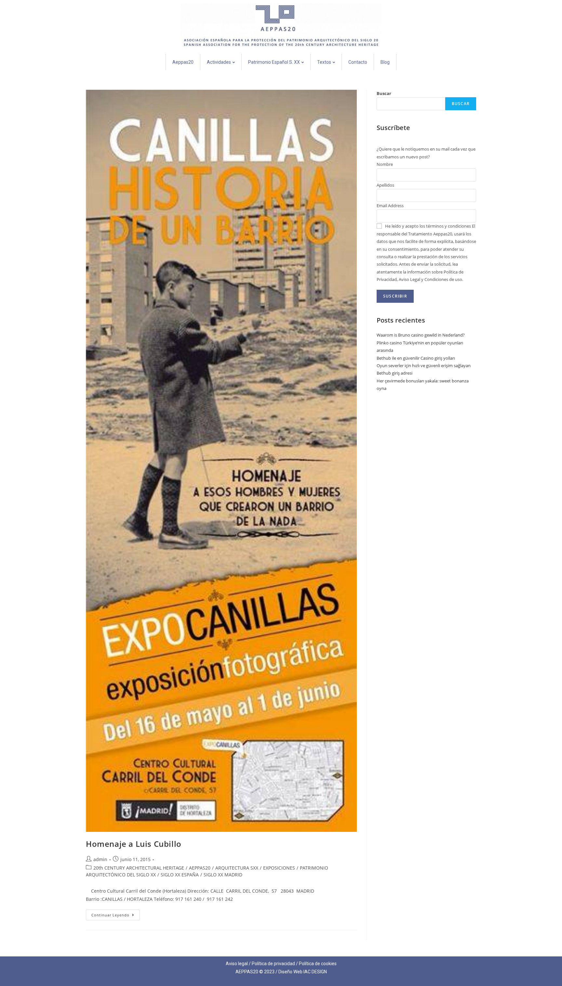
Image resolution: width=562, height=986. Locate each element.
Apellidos (385, 185)
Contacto (357, 62)
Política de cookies (318, 963)
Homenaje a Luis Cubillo (133, 843)
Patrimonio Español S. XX (274, 62)
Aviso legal (237, 963)
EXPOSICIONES (279, 868)
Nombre (385, 164)
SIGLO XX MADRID (223, 875)
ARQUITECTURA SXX (236, 868)
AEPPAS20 (199, 868)
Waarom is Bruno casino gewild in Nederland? (421, 335)
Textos (324, 62)
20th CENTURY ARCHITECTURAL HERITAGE (138, 868)
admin (100, 859)
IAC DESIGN (315, 971)
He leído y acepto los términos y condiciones (428, 226)
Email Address (390, 205)
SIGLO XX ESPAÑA (180, 875)
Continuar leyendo (115, 913)
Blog (385, 62)
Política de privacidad (273, 963)
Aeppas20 (183, 62)
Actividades (219, 62)
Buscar (384, 93)
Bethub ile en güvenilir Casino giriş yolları (416, 358)
